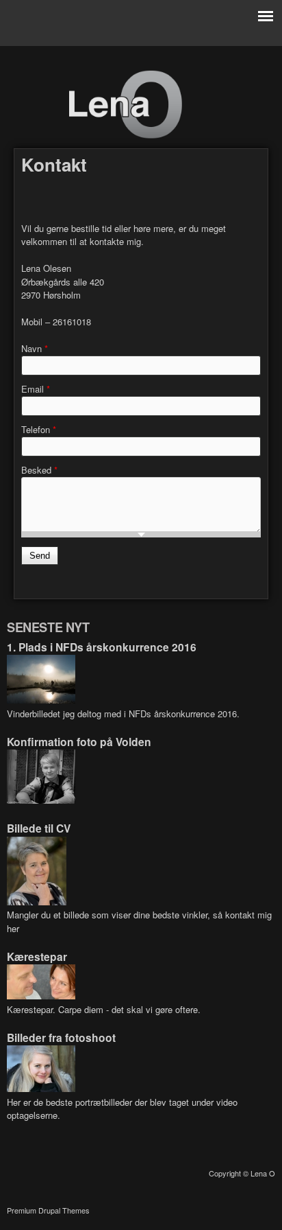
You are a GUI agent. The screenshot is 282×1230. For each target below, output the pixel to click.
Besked (39, 469)
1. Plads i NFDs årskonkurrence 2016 (101, 647)
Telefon (38, 429)
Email (35, 388)
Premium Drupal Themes (48, 1210)
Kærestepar (37, 956)
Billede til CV (38, 828)
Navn (34, 348)
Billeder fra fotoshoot (61, 1037)
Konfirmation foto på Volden (79, 742)
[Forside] (125, 135)
